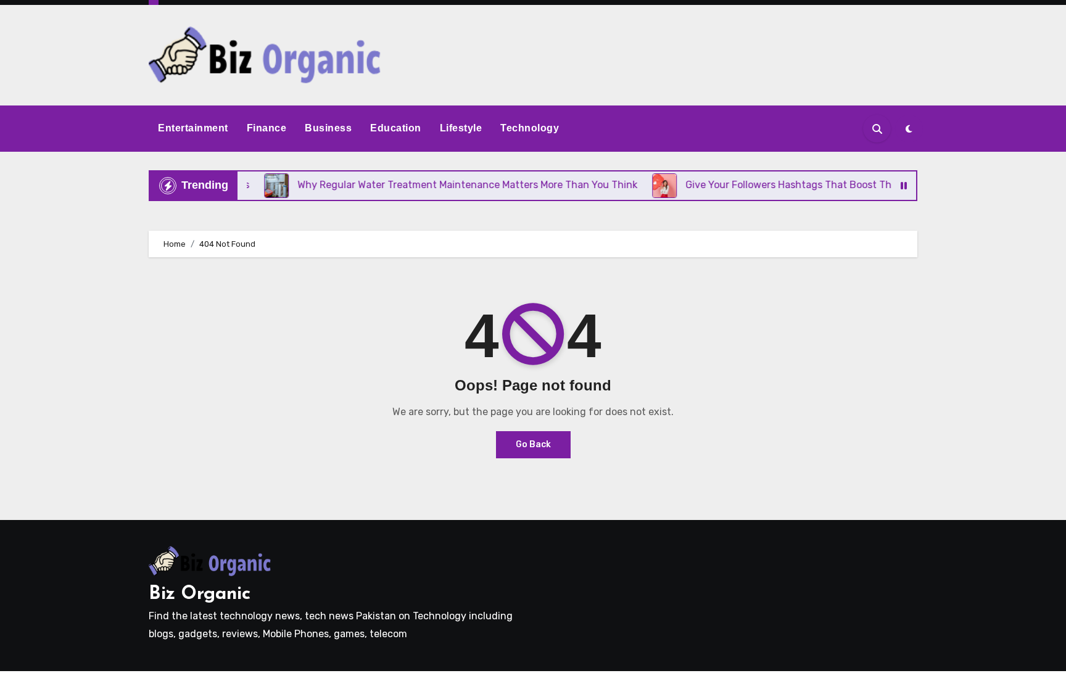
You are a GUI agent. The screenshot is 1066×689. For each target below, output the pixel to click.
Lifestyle (461, 128)
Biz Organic (199, 594)
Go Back (533, 444)
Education (395, 128)
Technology (529, 128)
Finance (267, 128)
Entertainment (193, 128)
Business (328, 128)
